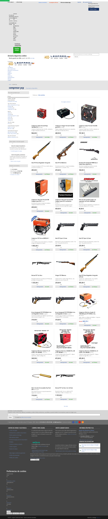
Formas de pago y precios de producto (18, 439)
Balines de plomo (12, 137)
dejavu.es (98, 517)
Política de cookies (14, 457)
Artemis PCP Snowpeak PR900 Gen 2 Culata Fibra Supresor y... (88, 163)
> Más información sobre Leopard (85, 440)
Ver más (66, 406)
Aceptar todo (22, 513)
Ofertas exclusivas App (66, 2)
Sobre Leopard (13, 446)
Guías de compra (13, 449)
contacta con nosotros (42, 446)
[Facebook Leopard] (73, 422)
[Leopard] (58, 57)
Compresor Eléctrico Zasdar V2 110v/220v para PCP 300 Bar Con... (87, 314)
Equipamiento (11, 77)
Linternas (10, 76)
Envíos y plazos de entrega (15, 435)
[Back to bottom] (8, 60)
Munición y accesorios (13, 70)
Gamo (9, 117)
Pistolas (10, 106)
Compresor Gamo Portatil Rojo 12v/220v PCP (39, 126)
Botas (9, 74)
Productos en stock (12, 101)
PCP (9, 123)
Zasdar (9, 114)
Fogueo (9, 71)
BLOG (83, 422)
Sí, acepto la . (23, 417)
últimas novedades (43, 2)
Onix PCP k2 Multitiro (60, 163)
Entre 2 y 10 (10, 127)
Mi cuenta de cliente (14, 437)
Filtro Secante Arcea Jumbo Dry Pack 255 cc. (41, 388)
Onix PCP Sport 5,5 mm (61, 238)
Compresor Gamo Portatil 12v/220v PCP (88, 126)
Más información (33, 458)
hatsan (9, 118)
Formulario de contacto (15, 174)
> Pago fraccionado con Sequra (37, 452)
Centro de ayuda (13, 430)
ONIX (9, 113)
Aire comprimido (11, 69)
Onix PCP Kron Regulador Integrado (40, 163)
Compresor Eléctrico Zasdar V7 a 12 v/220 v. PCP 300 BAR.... (40, 351)
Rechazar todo (33, 459)
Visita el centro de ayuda (15, 161)
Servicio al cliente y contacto (16, 444)
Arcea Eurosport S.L (12, 115)
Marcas (9, 79)
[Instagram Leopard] (76, 422)
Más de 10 (10, 128)
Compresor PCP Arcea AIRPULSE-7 (40, 239)
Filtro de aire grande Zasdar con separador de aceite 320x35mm (87, 201)
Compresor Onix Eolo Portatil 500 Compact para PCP (40, 200)
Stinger (9, 120)
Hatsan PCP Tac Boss (36, 275)
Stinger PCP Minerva (60, 275)
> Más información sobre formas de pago (39, 450)
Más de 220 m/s (11, 132)
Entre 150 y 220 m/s (12, 133)
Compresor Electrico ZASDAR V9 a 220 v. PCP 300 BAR (65, 351)
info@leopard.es (17, 173)
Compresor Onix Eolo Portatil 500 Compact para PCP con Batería (64, 201)
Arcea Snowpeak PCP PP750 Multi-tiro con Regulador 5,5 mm (65, 313)
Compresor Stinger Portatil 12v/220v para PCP (64, 126)
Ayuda (79, 2)
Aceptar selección (16, 513)
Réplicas (10, 73)
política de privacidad (26, 417)
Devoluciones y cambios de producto (18, 433)
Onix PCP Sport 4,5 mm (85, 238)
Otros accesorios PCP (13, 105)
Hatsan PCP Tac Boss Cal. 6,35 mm (64, 388)
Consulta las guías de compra (16, 151)
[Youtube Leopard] (79, 422)
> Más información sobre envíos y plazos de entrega (65, 451)
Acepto (38, 459)
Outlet (9, 80)
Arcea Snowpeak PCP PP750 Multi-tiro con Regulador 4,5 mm (41, 313)
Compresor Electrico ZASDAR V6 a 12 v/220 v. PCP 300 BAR (88, 351)
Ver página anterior (66, 102)
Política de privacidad (14, 455)
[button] (11, 481)
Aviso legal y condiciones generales (17, 453)
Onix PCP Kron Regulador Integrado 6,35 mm (88, 276)
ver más (32, 58)
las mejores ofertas (53, 2)
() (9, 66)
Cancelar (8, 511)
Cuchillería (10, 67)
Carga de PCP (11, 109)
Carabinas (10, 108)
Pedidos (11, 442)
